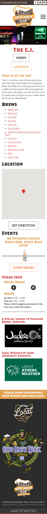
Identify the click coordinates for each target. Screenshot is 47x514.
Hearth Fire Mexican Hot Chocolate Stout (23, 133)
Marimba (12, 145)
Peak (10, 153)
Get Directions (23, 225)
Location (21, 67)
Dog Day (12, 120)
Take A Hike (13, 157)
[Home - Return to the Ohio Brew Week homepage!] (23, 17)
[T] (40, 2)
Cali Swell (12, 117)
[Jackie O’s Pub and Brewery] (23, 336)
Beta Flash (12, 113)
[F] (36, 2)
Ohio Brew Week (15, 502)
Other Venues (23, 268)
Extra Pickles (14, 128)
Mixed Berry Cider (16, 149)
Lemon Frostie (14, 142)
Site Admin (39, 502)
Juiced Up (12, 138)
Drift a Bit (12, 124)
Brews (21, 58)
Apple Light (13, 109)
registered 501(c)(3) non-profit (32, 504)
